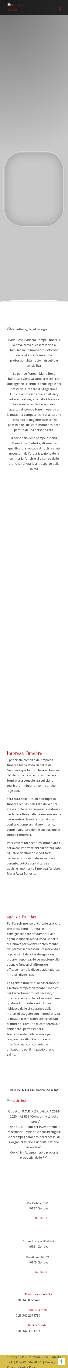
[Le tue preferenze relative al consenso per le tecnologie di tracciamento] (61, 1361)
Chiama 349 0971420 (35, 132)
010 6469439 (38, 1272)
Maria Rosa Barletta (38, 1294)
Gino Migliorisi (39, 1309)
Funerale (29, 163)
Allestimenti (34, 577)
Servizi (27, 177)
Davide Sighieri (38, 1325)
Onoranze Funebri (34, 717)
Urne (34, 624)
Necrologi (30, 213)
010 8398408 (38, 1218)
